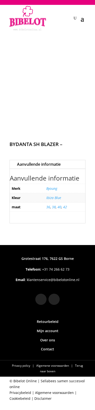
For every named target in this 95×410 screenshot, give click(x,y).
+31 (47, 269)
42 (65, 207)
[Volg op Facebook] (54, 299)
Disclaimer (43, 398)
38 (54, 207)
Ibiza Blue (53, 197)
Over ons (47, 340)
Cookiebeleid (20, 398)
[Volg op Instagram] (41, 299)
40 (59, 207)
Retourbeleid (47, 321)
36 (48, 207)
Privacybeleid (20, 392)
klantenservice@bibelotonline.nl (53, 279)
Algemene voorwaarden (53, 366)
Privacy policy (21, 366)
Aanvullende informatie (39, 164)
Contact (47, 349)
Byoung (51, 188)
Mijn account (47, 330)
